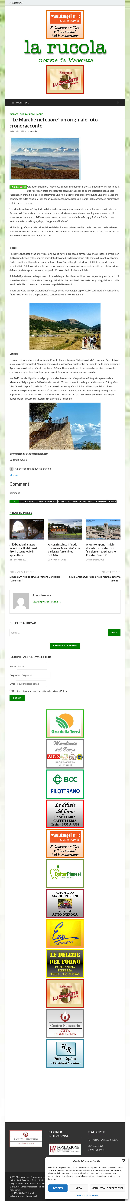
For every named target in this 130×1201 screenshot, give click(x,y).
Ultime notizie (36, 114)
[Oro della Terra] (65, 737)
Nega (78, 1188)
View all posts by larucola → (47, 601)
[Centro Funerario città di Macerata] (65, 1037)
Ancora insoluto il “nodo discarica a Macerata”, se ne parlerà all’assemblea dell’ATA (64, 550)
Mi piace (14, 474)
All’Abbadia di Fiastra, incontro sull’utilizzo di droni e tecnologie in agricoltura (24, 550)
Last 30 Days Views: (99, 1139)
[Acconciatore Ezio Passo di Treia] (65, 947)
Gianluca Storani (47, 501)
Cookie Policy (79, 1195)
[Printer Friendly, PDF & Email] (18, 186)
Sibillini (112, 501)
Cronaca (14, 114)
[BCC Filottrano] (65, 797)
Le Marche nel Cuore (81, 501)
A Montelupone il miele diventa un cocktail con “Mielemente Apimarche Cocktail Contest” (101, 550)
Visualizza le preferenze (108, 1188)
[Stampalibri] (65, 38)
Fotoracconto (28, 501)
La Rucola (63, 501)
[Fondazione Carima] (65, 1153)
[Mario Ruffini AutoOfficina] (65, 917)
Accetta (58, 1188)
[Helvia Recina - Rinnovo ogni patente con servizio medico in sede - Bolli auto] (65, 1066)
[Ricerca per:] (65, 632)
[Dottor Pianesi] (65, 887)
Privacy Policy (92, 1195)
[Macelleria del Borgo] (65, 767)
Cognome (15, 675)
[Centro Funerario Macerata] (26, 1145)
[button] (123, 1161)
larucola (33, 131)
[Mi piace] (12, 468)
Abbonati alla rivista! (65, 645)
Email (13, 683)
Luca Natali (100, 501)
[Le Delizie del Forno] (65, 827)
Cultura (24, 114)
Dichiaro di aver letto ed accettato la (39, 690)
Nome (13, 666)
